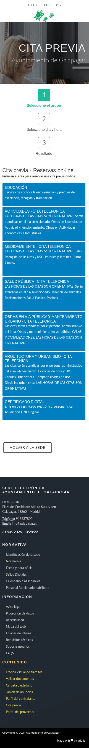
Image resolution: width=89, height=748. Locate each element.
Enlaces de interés (18, 633)
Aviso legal (13, 607)
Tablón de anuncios (19, 692)
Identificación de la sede (23, 554)
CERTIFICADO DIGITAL (25, 402)
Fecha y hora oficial (19, 568)
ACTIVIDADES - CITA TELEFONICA (35, 211)
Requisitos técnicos (19, 640)
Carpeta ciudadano (19, 685)
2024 (22, 732)
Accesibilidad (15, 620)
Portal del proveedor (20, 712)
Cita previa (13, 705)
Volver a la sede (27, 447)
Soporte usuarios (18, 646)
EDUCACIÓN (16, 188)
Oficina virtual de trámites (24, 672)
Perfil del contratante (20, 698)
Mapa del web (16, 626)
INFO (47, 5)
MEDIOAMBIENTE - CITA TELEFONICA (38, 246)
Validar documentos (20, 679)
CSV (58, 5)
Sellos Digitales (16, 574)
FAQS (10, 653)
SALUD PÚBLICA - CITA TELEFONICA (37, 281)
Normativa (13, 561)
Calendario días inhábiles (23, 581)
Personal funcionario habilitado (27, 588)
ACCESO (33, 5)
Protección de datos (20, 613)
